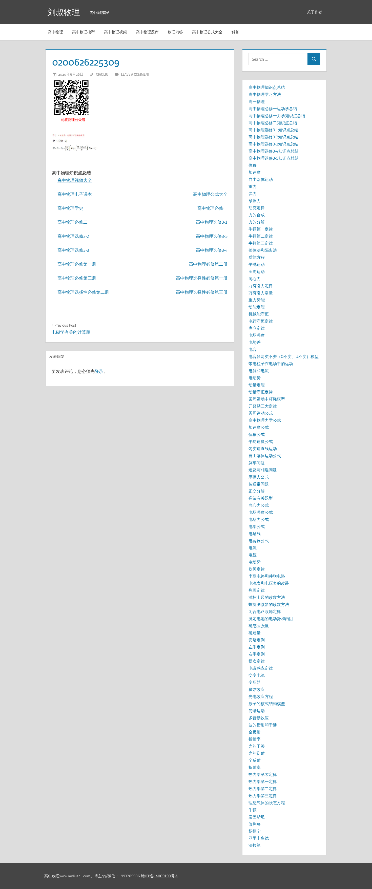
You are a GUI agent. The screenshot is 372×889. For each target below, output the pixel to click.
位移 (253, 165)
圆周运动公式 (261, 413)
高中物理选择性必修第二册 (83, 292)
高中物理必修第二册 (208, 264)
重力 (253, 186)
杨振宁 (255, 831)
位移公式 (257, 434)
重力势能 (257, 299)
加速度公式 (259, 427)
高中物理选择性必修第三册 (202, 292)
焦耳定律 (257, 590)
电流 (253, 547)
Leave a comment (135, 74)
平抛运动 (257, 264)
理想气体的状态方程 (267, 802)
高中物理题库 (147, 32)
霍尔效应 (257, 689)
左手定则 (257, 646)
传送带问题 (259, 483)
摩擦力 (255, 200)
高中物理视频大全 (74, 180)
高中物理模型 (83, 32)
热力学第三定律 (263, 795)
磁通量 (255, 632)
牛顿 (253, 809)
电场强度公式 (261, 512)
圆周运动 (257, 271)
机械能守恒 (259, 313)
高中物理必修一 (212, 208)
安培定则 (257, 639)
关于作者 (314, 12)
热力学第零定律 (263, 774)
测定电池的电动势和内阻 (271, 618)
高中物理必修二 (72, 222)
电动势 (255, 377)
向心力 (255, 278)
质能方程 (257, 257)
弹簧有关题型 (261, 498)
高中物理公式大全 (207, 32)
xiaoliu (102, 74)
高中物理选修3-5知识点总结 (274, 158)
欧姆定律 (257, 569)
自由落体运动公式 (265, 455)
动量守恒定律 (261, 391)
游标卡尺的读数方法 (267, 597)
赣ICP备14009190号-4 (159, 876)
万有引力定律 (261, 285)
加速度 (255, 172)
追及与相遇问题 (263, 469)
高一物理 (257, 101)
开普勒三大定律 (263, 406)
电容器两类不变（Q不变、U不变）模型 (284, 356)
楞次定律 (257, 661)
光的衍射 (257, 753)
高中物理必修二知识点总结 (273, 122)
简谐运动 (257, 710)
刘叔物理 (64, 12)
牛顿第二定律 (261, 236)
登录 (99, 371)
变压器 (255, 682)
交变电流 (257, 675)
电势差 (255, 342)
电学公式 (257, 526)
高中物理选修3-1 (212, 222)
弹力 (253, 193)
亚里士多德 (259, 838)
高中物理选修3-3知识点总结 (273, 143)
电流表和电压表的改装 (269, 583)
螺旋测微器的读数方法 (269, 604)
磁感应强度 (259, 625)
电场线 (255, 533)
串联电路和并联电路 (267, 576)
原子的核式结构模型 (267, 703)
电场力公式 (259, 519)
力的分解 (257, 221)
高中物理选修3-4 (212, 250)
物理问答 (175, 32)
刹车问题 (257, 462)
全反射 (255, 731)
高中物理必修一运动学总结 (273, 108)
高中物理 (55, 32)
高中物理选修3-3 (73, 250)
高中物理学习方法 (265, 94)
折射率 (255, 739)
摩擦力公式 (259, 476)
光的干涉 (257, 746)
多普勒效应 (259, 717)
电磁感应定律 (261, 668)
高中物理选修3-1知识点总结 (273, 129)
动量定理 (257, 384)
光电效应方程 (261, 696)
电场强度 (257, 335)
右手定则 (257, 654)
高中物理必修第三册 (76, 278)
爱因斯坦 (257, 816)
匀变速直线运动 (263, 448)
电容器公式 (259, 540)
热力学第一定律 (263, 781)
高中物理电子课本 (74, 194)
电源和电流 (259, 370)
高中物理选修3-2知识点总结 (273, 136)
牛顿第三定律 (261, 243)
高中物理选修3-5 (212, 236)
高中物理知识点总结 (267, 87)
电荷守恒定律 (261, 321)
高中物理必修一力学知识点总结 (277, 115)
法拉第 (255, 845)
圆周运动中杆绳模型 (267, 398)
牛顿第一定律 (261, 228)
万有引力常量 (261, 292)
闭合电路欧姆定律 (265, 611)
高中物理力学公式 (265, 420)
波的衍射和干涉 (263, 724)
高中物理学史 (70, 208)
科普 (235, 32)
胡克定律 (257, 207)
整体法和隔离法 (263, 250)
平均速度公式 (261, 441)
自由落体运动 (261, 179)
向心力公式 (259, 505)
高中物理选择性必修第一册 (202, 278)
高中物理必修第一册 (76, 264)
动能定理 (257, 306)
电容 (253, 349)
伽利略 (255, 824)
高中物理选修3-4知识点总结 (274, 151)
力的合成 (257, 214)
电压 (253, 554)
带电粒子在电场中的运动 (271, 363)
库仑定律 (257, 328)
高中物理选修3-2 (73, 236)
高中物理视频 (115, 32)
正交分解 (257, 491)
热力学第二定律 (263, 788)
